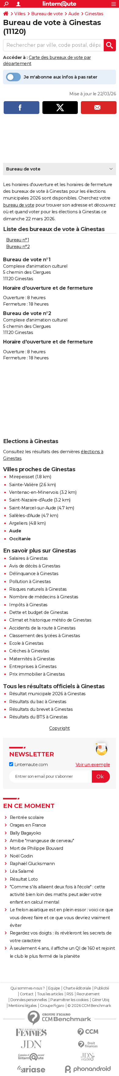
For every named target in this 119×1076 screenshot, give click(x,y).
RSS (70, 994)
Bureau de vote (47, 14)
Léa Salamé (22, 871)
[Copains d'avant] (31, 1057)
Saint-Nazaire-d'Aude (30, 500)
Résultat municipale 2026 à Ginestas (47, 693)
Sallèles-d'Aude (24, 515)
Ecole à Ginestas (26, 643)
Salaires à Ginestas (28, 558)
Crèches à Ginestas (29, 651)
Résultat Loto (24, 879)
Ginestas (94, 14)
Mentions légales (23, 1006)
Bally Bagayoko (25, 833)
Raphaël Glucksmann (32, 863)
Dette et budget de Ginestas (38, 612)
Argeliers (18, 523)
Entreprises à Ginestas (32, 666)
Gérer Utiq (100, 1000)
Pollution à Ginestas (30, 581)
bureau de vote (18, 205)
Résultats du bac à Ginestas (38, 701)
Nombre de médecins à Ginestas (43, 597)
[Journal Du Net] (31, 1044)
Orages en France (28, 825)
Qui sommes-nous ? (27, 988)
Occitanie (20, 539)
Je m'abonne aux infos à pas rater (60, 77)
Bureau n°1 (17, 240)
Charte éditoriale (77, 988)
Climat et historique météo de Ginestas (50, 620)
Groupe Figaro (52, 1006)
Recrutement (88, 994)
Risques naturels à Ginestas (38, 589)
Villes (19, 14)
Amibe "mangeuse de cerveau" (42, 840)
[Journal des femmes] (31, 1032)
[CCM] (88, 1032)
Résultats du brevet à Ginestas (41, 709)
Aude (73, 14)
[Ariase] (31, 1069)
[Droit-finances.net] (88, 1044)
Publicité (101, 988)
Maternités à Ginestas (32, 659)
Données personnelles (28, 1000)
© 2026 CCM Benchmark (89, 1006)
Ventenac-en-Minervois (34, 492)
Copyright (59, 728)
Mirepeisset (21, 476)
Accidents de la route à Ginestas (42, 628)
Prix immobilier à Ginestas (37, 674)
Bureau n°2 (18, 246)
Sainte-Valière (23, 484)
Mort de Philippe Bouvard (36, 848)
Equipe (54, 988)
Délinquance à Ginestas (33, 573)
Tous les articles (50, 994)
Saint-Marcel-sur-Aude (32, 508)
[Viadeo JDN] (88, 1057)
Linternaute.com (30, 764)
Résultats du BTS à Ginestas (38, 717)
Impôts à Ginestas (28, 605)
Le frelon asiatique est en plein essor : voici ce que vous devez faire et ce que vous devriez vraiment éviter (61, 917)
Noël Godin (21, 856)
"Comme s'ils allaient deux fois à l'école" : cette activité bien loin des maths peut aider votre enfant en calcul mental (57, 894)
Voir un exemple (93, 764)
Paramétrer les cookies (69, 1000)
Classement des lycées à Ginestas (44, 635)
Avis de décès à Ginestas (34, 566)
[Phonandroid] (88, 1069)
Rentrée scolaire (27, 817)
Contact (27, 994)
